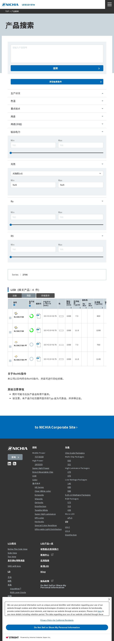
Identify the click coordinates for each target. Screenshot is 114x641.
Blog (43, 572)
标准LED (45, 566)
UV (66, 521)
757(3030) (39, 457)
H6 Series (39, 487)
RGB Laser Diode (18, 592)
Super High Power (40, 468)
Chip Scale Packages (75, 453)
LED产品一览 (47, 543)
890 (69, 487)
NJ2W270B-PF (20, 345)
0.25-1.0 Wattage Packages (78, 495)
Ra (12, 201)
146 (69, 483)
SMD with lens (14, 566)
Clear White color (43, 491)
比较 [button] (15, 295)
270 (69, 472)
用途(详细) (16, 124)
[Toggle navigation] (109, 4)
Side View (12, 553)
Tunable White (41, 510)
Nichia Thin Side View (17, 549)
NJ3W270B (19, 331)
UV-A (67, 531)
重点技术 (15, 108)
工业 (10, 577)
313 (69, 506)
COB (34, 476)
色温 (13, 101)
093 (69, 460)
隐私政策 (45, 581)
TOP (7, 11)
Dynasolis (39, 495)
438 (69, 510)
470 (69, 476)
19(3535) (39, 464)
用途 (13, 116)
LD (9, 571)
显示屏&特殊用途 (16, 560)
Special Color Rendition (46, 525)
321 (69, 464)
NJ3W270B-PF (20, 359)
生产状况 (15, 93)
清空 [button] (29, 295)
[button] (45, 295)
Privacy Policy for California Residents (56, 620)
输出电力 (15, 132)
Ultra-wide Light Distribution (48, 529)
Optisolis (39, 502)
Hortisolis (39, 521)
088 (69, 491)
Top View (12, 556)
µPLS (70, 518)
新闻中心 (45, 555)
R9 (12, 236)
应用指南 (45, 560)
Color (34, 480)
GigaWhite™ (15, 589)
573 (69, 502)
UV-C (67, 527)
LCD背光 (12, 543)
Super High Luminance (45, 514)
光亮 (13, 164)
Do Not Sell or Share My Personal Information (57, 627)
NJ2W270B (19, 317)
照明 (34, 447)
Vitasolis (39, 499)
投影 (10, 581)
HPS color (39, 518)
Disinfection (40, 506)
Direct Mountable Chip (42, 472)
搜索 (55, 68)
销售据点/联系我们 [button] (49, 549)
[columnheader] (68, 303)
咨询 (13, 457)
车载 (67, 447)
